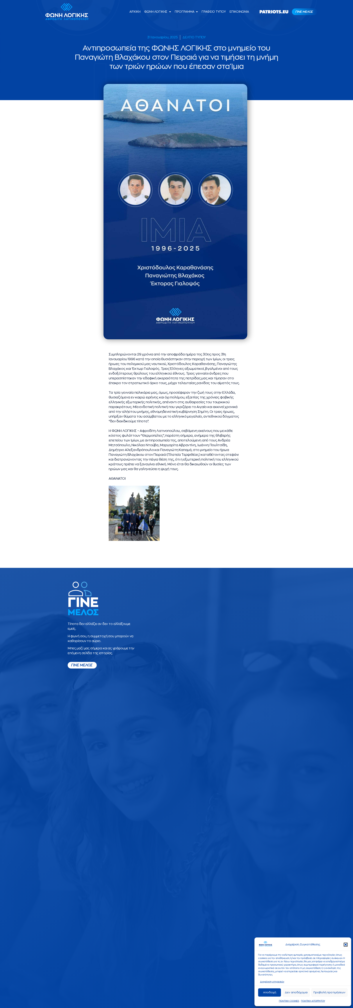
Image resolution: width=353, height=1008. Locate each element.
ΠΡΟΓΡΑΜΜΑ (184, 11)
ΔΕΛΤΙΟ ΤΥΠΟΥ (194, 37)
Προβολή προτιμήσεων (329, 992)
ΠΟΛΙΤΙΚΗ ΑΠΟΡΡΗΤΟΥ (313, 1001)
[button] (345, 944)
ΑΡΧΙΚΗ (134, 11)
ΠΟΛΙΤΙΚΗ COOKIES (289, 1001)
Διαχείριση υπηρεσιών (272, 982)
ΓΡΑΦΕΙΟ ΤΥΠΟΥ (214, 11)
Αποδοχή (269, 992)
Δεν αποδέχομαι (296, 992)
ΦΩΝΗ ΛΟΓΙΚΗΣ (155, 11)
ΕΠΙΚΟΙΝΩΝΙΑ (239, 11)
